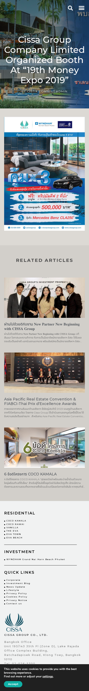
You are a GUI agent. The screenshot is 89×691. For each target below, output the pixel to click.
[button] (81, 8)
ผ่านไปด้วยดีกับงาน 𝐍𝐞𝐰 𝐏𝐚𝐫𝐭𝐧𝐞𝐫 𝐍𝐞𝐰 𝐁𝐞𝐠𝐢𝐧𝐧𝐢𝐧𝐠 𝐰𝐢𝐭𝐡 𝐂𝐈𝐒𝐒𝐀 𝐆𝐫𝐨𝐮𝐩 (42, 326)
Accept (13, 684)
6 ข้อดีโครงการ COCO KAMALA (30, 474)
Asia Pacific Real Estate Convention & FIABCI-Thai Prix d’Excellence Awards (40, 401)
